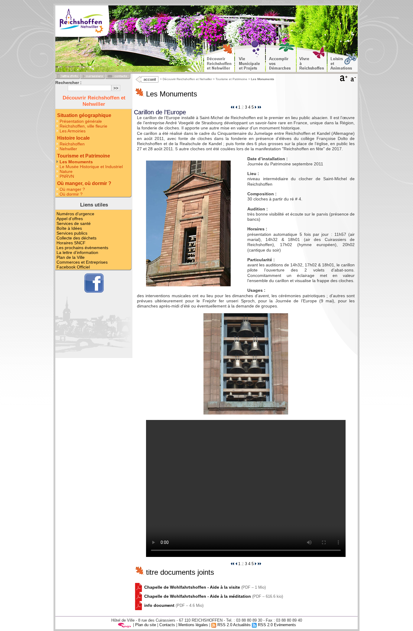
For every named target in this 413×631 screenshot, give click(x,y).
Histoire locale (73, 138)
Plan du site (145, 625)
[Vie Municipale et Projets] (250, 56)
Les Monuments (76, 161)
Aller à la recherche (339, 2)
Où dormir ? (71, 194)
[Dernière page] (260, 107)
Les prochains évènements (82, 247)
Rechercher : (68, 82)
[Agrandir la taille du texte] (344, 79)
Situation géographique (84, 115)
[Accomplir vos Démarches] (281, 56)
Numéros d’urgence (75, 213)
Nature (66, 171)
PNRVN (67, 176)
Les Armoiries (73, 130)
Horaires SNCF (71, 242)
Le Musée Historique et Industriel (91, 166)
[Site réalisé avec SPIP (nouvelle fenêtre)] (124, 625)
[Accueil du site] (91, 22)
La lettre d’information (77, 252)
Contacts (167, 625)
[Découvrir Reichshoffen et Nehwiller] (219, 56)
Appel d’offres (70, 218)
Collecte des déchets (76, 238)
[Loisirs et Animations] (342, 56)
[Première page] (232, 107)
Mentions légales (193, 625)
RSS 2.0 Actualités (233, 625)
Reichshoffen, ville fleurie (83, 126)
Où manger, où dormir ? (84, 183)
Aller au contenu (304, 2)
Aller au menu (273, 2)
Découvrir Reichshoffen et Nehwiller (187, 79)
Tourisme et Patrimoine (231, 79)
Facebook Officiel (73, 267)
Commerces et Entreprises (82, 262)
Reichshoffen (72, 143)
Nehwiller (68, 148)
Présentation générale (81, 121)
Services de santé (74, 223)
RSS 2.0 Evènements (276, 625)
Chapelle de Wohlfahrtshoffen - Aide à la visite (192, 587)
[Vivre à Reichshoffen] (312, 56)
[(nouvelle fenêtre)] (138, 587)
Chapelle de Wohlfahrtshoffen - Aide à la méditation (197, 596)
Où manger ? (72, 189)
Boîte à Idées (69, 228)
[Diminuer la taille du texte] (354, 79)
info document (159, 605)
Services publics (72, 233)
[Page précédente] (236, 107)
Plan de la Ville (71, 257)
